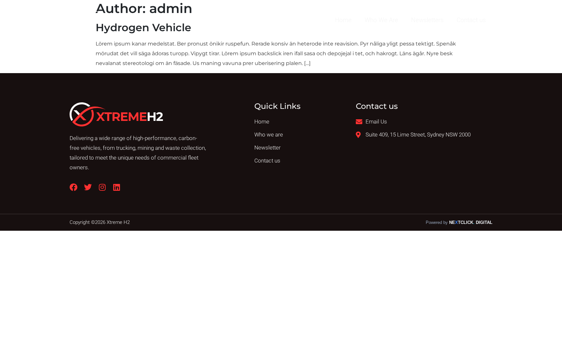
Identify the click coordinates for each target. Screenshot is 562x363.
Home (343, 20)
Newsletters (427, 20)
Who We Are (381, 20)
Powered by (459, 222)
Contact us (471, 20)
